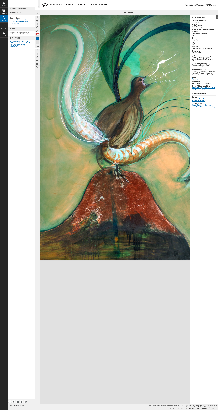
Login (4, 35)
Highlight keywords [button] (37, 53)
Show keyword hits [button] (37, 50)
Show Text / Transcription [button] (37, 46)
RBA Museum (211, 5)
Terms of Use (20, 405)
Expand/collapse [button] (217, 17)
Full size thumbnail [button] (37, 13)
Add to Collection (37, 60)
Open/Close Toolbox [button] (39, 4)
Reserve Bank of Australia (194, 5)
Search (4, 20)
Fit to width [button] (37, 20)
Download (37, 57)
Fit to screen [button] (37, 17)
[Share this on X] (10, 400)
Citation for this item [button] (37, 67)
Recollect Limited (194, 408)
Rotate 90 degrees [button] (37, 27)
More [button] (4, 43)
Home (4, 5)
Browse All (4, 13)
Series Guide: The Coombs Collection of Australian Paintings (21, 21)
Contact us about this (37, 64)
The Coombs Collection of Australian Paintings (201, 100)
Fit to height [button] (37, 24)
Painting (195, 79)
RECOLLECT (171, 408)
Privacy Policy (12, 405)
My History (4, 28)
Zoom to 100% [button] (37, 30)
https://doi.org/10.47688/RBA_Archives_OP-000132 (203, 89)
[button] (37, 38)
